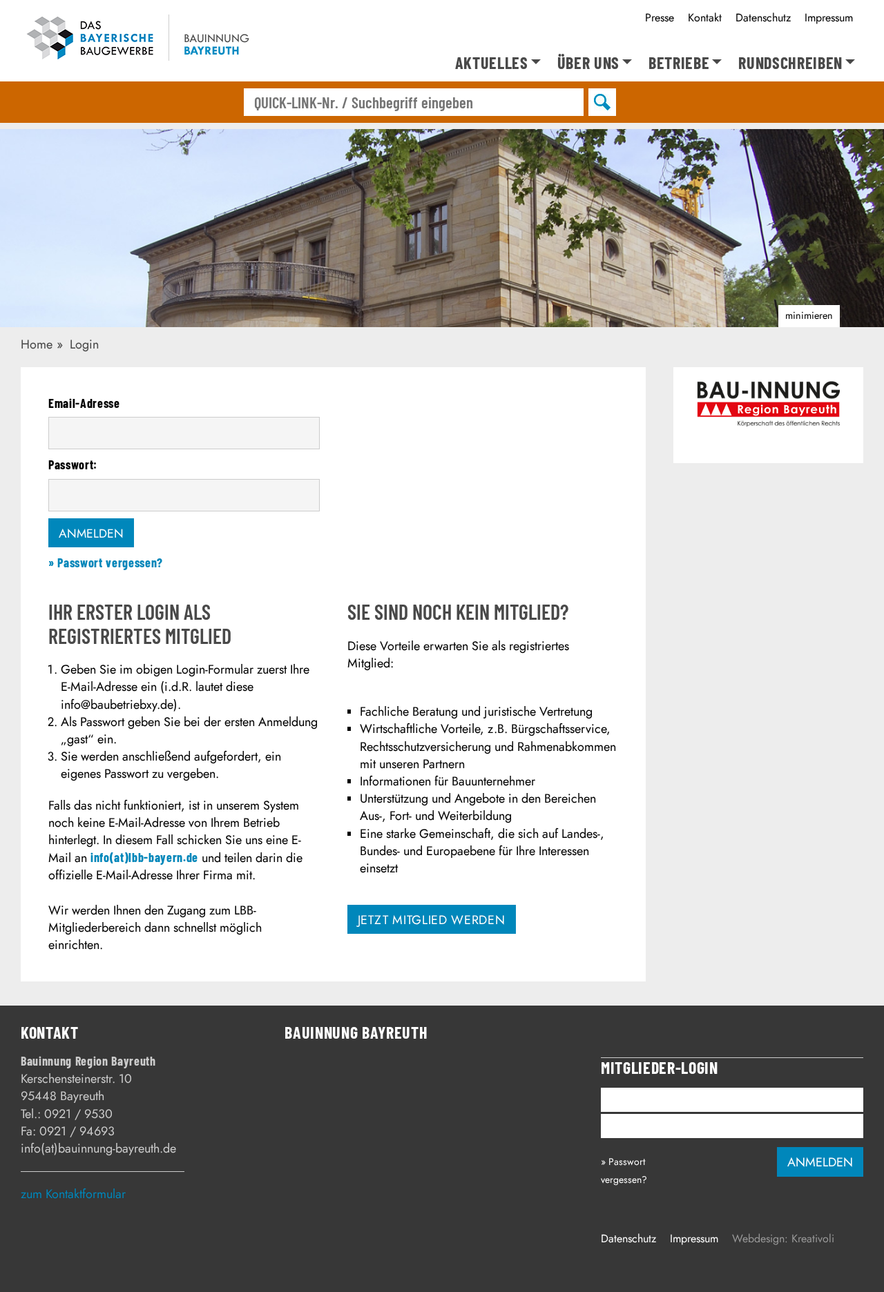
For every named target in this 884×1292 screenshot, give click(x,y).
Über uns (588, 63)
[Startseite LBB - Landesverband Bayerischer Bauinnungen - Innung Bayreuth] (147, 40)
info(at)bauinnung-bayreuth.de (98, 1148)
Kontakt (705, 18)
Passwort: (72, 464)
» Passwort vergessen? (105, 562)
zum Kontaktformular (73, 1194)
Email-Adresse (84, 403)
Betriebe (678, 63)
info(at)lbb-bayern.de (144, 857)
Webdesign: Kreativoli (783, 1238)
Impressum (829, 18)
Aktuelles (491, 63)
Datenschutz (763, 18)
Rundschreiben (790, 63)
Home (36, 344)
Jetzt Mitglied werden (432, 920)
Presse (659, 18)
